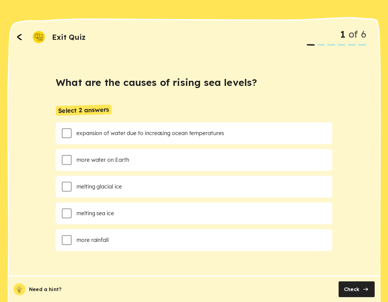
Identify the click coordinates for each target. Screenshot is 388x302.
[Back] (19, 37)
